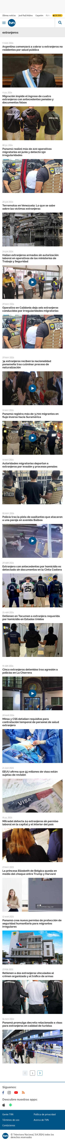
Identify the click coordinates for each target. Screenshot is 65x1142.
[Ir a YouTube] (16, 1092)
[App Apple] (4, 1105)
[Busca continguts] (60, 23)
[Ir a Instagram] (10, 1092)
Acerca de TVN (41, 1120)
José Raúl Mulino (26, 15)
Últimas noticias (9, 15)
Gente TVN (7, 1114)
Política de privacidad (45, 1114)
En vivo (58, 15)
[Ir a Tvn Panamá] (31, 23)
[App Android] (11, 1105)
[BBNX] (5, 1136)
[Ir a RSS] (24, 1092)
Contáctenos (8, 1125)
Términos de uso (10, 1120)
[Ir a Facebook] (3, 1092)
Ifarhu (48, 15)
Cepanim (39, 15)
